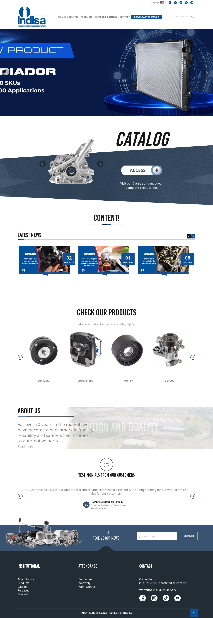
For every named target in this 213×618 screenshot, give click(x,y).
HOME (61, 16)
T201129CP (43, 380)
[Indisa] (32, 16)
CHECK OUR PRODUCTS (106, 312)
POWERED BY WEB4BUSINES (120, 612)
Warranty (84, 583)
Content (23, 594)
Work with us (87, 587)
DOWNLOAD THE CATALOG (146, 17)
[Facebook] (170, 2)
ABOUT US (72, 16)
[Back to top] (106, 548)
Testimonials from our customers (106, 475)
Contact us (85, 579)
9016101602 (85, 380)
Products (23, 583)
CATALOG (100, 16)
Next (193, 236)
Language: (155, 2)
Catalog (22, 587)
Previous (189, 236)
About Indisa (26, 579)
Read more (25, 446)
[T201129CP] (43, 349)
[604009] (169, 349)
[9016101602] (85, 349)
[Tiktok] (180, 2)
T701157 (127, 380)
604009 (169, 380)
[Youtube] (186, 2)
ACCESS (138, 170)
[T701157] (127, 349)
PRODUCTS (86, 16)
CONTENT (112, 16)
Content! (107, 217)
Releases (23, 590)
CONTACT (125, 16)
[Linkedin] (191, 2)
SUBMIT (189, 536)
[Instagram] (175, 2)
